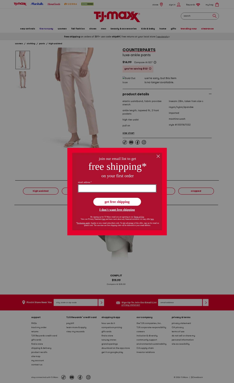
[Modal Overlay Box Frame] (117, 191)
